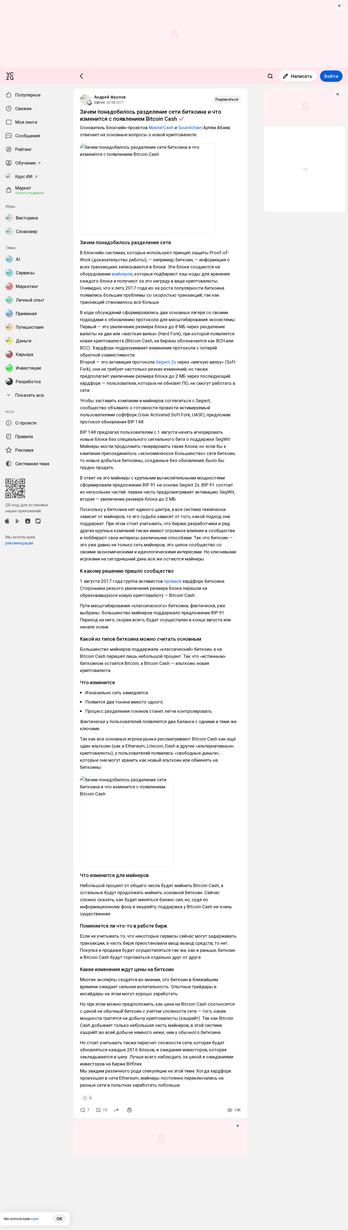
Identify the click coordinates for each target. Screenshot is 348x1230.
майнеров (122, 274)
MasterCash (161, 127)
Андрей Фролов (110, 97)
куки (34, 1219)
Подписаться (226, 99)
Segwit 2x (166, 362)
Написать (301, 76)
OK (59, 1218)
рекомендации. (19, 543)
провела (172, 581)
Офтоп (99, 102)
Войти (331, 76)
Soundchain (190, 127)
